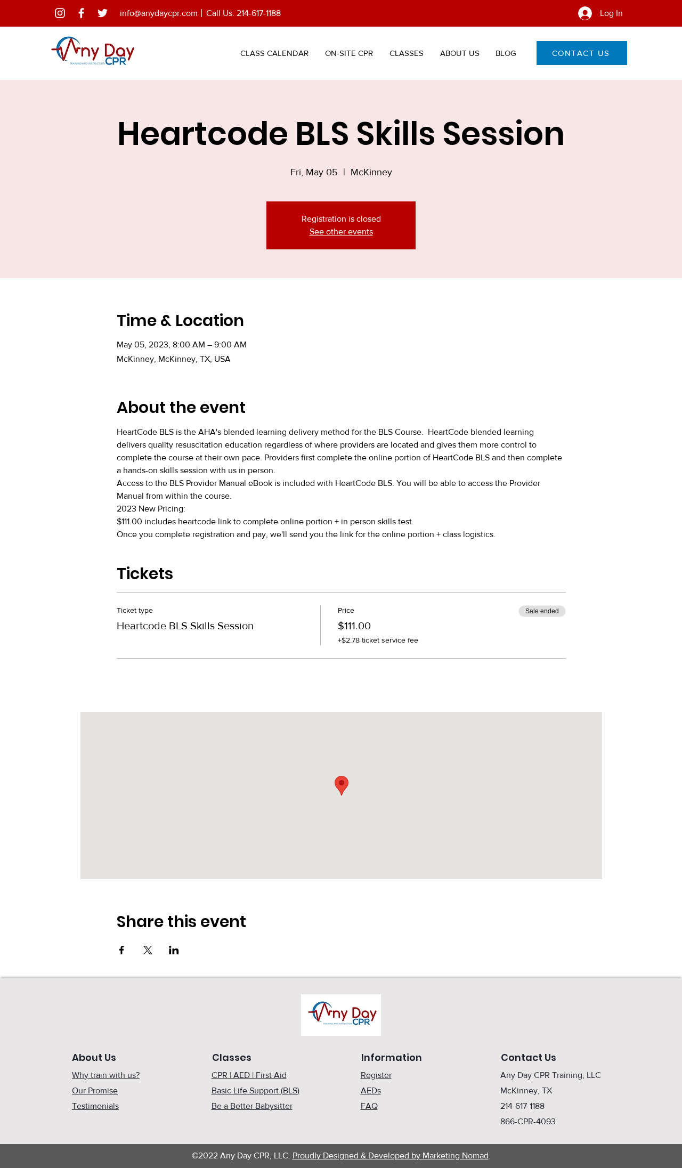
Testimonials (95, 1105)
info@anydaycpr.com (159, 13)
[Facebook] (81, 13)
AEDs (371, 1090)
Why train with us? (106, 1075)
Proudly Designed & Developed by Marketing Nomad (391, 1155)
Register (376, 1075)
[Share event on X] (148, 950)
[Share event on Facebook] (122, 950)
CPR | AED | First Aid (249, 1075)
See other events (341, 231)
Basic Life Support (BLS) (255, 1090)
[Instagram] (60, 13)
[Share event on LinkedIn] (174, 950)
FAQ (369, 1105)
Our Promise (95, 1090)
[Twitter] (102, 13)
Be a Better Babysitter (252, 1105)
